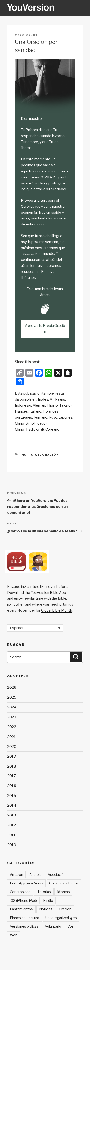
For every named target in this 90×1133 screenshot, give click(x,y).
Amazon (16, 874)
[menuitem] (43, 399)
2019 (11, 756)
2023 (11, 717)
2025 (11, 697)
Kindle (48, 900)
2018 (11, 766)
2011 (11, 835)
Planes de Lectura (24, 918)
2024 (11, 707)
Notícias (31, 454)
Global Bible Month (56, 610)
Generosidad (20, 892)
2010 (11, 845)
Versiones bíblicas (24, 926)
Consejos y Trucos (64, 883)
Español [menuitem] (16, 628)
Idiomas (63, 892)
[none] (35, 628)
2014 (11, 805)
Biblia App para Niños (26, 883)
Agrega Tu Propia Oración (45, 328)
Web (13, 935)
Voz (70, 926)
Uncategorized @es (61, 918)
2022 (11, 727)
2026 (11, 687)
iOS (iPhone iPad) (23, 900)
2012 (11, 825)
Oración (50, 454)
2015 (11, 795)
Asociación (57, 874)
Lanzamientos (21, 909)
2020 (11, 746)
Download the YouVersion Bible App (36, 593)
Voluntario (53, 926)
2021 (11, 737)
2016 (11, 786)
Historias (43, 892)
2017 (11, 776)
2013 (11, 815)
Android (35, 874)
